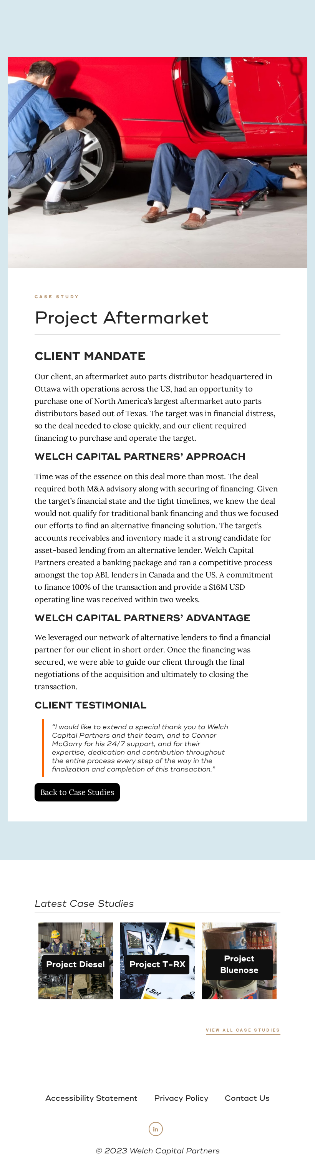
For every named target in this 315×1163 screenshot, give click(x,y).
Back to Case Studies (77, 792)
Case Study (57, 296)
